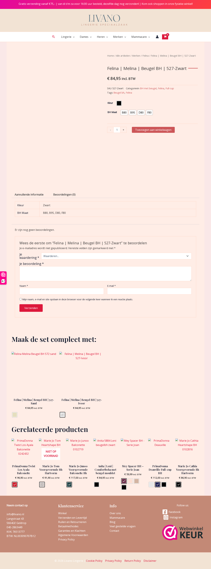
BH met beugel (148, 88)
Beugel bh (118, 92)
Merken (118, 37)
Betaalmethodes (68, 526)
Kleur (110, 102)
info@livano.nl (15, 514)
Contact (114, 531)
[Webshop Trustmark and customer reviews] (182, 532)
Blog (112, 522)
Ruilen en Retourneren (72, 522)
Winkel (62, 513)
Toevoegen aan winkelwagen (153, 130)
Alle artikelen (123, 55)
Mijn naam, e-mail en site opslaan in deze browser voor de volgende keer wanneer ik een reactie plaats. (77, 299)
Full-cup (170, 88)
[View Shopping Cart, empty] (165, 36)
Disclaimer (150, 561)
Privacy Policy (66, 539)
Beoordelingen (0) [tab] (64, 194)
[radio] (119, 103)
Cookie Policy (94, 561)
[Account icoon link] (157, 36)
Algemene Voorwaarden (73, 535)
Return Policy (132, 561)
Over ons (115, 513)
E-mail (111, 285)
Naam (23, 285)
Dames (84, 37)
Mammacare (139, 37)
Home (110, 55)
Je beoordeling (31, 263)
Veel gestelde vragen (123, 526)
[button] (53, 37)
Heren (101, 37)
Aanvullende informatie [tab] (29, 194)
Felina (145, 55)
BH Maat (112, 112)
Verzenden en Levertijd (72, 518)
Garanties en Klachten (71, 531)
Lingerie (66, 37)
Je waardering (29, 256)
